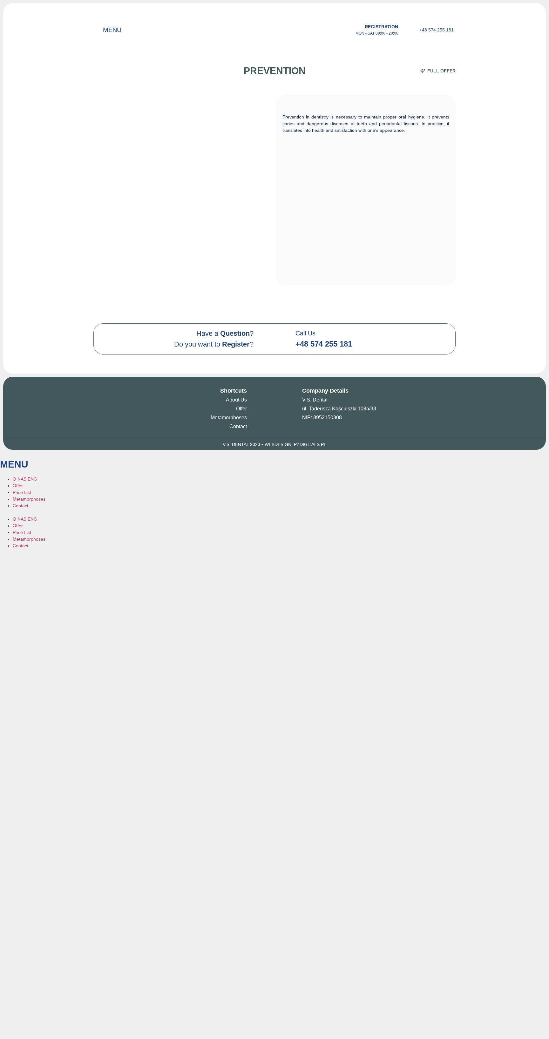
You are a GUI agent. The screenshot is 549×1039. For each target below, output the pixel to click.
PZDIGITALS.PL (310, 444)
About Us (236, 399)
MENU (112, 29)
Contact (238, 426)
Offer (241, 408)
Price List (22, 492)
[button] (274, 512)
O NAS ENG (25, 479)
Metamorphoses (229, 417)
